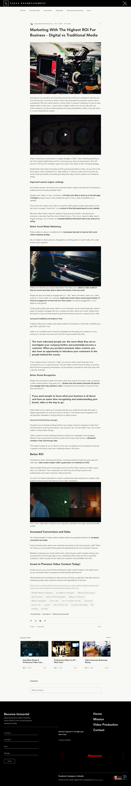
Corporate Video (34, 10)
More (88, 10)
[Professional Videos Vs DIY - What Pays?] (65, 649)
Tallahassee (59, 10)
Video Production (105, 724)
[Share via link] (45, 621)
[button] (125, 3)
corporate (47, 605)
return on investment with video (71, 601)
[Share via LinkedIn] (40, 621)
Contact (98, 730)
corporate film (47, 10)
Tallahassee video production (86, 593)
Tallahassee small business (75, 10)
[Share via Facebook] (31, 621)
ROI (92, 605)
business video (54, 601)
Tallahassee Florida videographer (56, 597)
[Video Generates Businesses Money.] (96, 649)
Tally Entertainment (37, 597)
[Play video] (65, 135)
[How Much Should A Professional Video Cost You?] (34, 649)
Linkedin (80, 776)
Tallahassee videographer (38, 601)
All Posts (23, 10)
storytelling (34, 609)
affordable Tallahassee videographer (42, 593)
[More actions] (100, 24)
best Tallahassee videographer (65, 593)
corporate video (36, 605)
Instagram (72, 776)
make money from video (60, 605)
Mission (98, 719)
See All (108, 637)
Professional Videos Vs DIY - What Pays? (65, 661)
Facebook (62, 776)
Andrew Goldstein (65, 740)
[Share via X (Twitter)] (36, 621)
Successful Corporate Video (79, 605)
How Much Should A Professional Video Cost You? (32, 661)
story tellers (44, 609)
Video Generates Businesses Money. (96, 661)
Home (97, 714)
